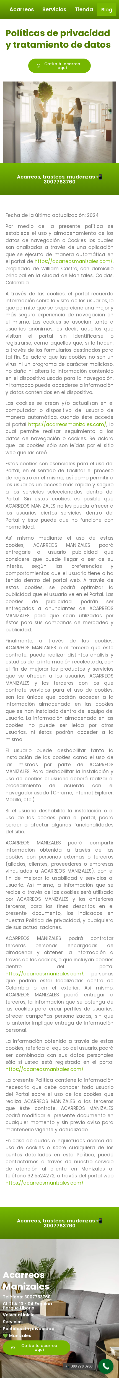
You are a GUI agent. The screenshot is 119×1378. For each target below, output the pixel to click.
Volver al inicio (19, 1315)
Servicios (54, 9)
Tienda (84, 9)
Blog (106, 9)
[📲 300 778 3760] (105, 1366)
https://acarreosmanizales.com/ (74, 261)
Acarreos (21, 9)
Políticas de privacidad (29, 1329)
